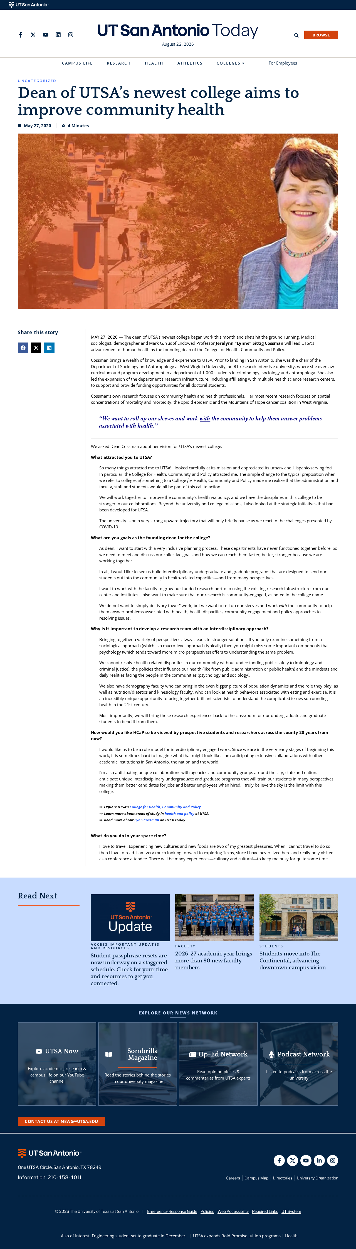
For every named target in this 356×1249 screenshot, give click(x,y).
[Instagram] (70, 35)
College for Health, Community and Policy (165, 806)
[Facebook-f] (20, 35)
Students (271, 946)
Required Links (265, 1211)
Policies (207, 1211)
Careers (233, 1178)
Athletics (190, 63)
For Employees (283, 63)
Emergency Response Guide (172, 1211)
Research (119, 63)
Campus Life (77, 63)
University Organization (317, 1178)
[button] (23, 348)
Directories (282, 1178)
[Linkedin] (58, 35)
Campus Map (256, 1178)
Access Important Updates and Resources (125, 946)
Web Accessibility (233, 1211)
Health (154, 63)
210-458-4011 (64, 1177)
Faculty (185, 946)
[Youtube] (45, 35)
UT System (291, 1211)
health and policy (179, 813)
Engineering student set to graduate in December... (140, 1235)
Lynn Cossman (146, 819)
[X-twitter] (33, 35)
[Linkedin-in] (319, 1160)
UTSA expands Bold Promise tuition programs (237, 1235)
